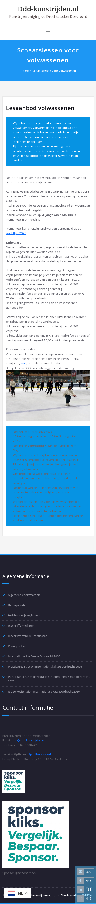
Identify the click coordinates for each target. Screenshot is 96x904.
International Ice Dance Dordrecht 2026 (34, 656)
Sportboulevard (39, 754)
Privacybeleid (17, 646)
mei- (23, 363)
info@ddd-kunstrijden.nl (28, 740)
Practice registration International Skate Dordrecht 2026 (45, 666)
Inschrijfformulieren (21, 626)
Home (24, 71)
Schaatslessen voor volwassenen (54, 71)
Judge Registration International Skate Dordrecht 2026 (44, 691)
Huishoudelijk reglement (24, 615)
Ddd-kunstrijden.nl (48, 8)
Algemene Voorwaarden (24, 595)
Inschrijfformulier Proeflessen (27, 636)
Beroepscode (16, 605)
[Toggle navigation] (48, 30)
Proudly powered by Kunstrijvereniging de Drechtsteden (41, 895)
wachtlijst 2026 (16, 233)
